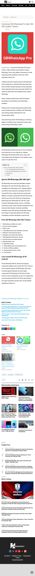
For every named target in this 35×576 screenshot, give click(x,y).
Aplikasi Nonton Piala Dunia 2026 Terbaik (13, 304)
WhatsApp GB (18, 374)
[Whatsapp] (14, 329)
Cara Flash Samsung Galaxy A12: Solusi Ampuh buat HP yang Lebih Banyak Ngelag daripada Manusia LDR (16, 307)
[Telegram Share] (11, 329)
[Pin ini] (8, 329)
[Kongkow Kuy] (8, 1)
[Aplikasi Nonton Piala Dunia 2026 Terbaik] (9, 391)
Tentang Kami (27, 556)
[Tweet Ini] (22, 380)
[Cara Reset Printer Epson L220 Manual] (25, 424)
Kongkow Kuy (8, 28)
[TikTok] (22, 551)
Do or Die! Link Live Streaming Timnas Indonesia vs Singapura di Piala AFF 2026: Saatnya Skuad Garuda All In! (19, 472)
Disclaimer (7, 556)
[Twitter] (13, 551)
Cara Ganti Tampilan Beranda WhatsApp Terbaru (7, 346)
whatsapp (10, 374)
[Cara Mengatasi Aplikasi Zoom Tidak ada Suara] (9, 424)
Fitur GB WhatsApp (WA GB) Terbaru (15, 169)
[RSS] (25, 551)
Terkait (8, 175)
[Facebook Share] (19, 380)
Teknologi (4, 21)
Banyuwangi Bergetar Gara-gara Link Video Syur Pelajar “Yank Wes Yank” (18, 461)
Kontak (18, 557)
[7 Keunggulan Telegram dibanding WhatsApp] (23, 340)
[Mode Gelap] (30, 2)
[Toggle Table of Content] (24, 165)
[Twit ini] (5, 329)
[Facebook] (10, 551)
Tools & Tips (9, 21)
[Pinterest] (16, 551)
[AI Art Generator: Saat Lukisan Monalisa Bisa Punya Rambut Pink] (25, 408)
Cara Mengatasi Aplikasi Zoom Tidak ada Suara (14, 317)
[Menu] (3, 1)
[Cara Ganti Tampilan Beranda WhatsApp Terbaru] (8, 340)
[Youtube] (19, 551)
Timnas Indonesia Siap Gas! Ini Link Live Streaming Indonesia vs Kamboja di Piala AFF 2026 (19, 450)
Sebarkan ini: (9, 173)
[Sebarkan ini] (3, 329)
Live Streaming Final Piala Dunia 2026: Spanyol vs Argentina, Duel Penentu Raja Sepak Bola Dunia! (15, 531)
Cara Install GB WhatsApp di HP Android (16, 171)
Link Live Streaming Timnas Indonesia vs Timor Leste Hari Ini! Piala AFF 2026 (18, 455)
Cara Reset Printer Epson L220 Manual (12, 320)
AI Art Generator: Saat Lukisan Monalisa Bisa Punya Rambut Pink (15, 314)
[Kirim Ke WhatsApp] (32, 380)
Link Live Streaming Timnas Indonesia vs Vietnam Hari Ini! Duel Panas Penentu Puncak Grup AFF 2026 (19, 467)
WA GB (4, 374)
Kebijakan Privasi (16, 556)
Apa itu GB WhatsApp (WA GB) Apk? (13, 167)
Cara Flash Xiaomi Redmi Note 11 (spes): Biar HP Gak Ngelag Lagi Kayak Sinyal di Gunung (16, 311)
